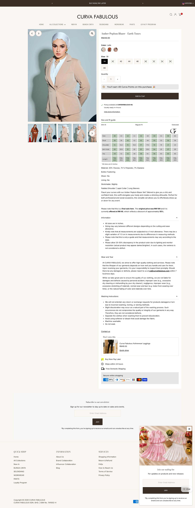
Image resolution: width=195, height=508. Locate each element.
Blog (58, 468)
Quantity (104, 74)
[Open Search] (171, 14)
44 (129, 61)
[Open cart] (180, 14)
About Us (60, 457)
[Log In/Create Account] (175, 14)
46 (137, 61)
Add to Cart (140, 96)
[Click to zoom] (92, 33)
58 (171, 61)
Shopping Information (107, 457)
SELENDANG (104, 24)
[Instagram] (18, 492)
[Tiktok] (21, 492)
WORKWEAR (119, 24)
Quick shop (124, 350)
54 (163, 61)
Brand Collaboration (64, 460)
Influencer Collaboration (66, 464)
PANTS (132, 24)
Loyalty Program (148, 24)
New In (74, 24)
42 (121, 61)
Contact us (105, 331)
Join (97, 422)
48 (147, 61)
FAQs (101, 464)
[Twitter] (25, 492)
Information (105, 218)
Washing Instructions (109, 296)
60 (104, 68)
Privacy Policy (104, 475)
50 (155, 61)
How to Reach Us (106, 468)
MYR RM (188, 3)
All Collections (56, 24)
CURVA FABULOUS (37, 500)
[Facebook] (15, 492)
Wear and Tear (107, 257)
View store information (112, 112)
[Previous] (52, 3)
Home (41, 24)
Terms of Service (105, 471)
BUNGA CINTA (88, 24)
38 (104, 61)
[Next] (143, 3)
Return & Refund (105, 460)
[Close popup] (189, 429)
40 (114, 61)
